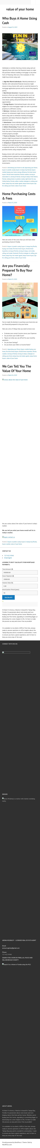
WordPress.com (7, 1145)
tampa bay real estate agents (14, 183)
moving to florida (15, 177)
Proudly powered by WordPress (11, 1142)
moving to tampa (25, 177)
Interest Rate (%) (7, 583)
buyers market (25, 349)
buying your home (12, 172)
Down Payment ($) (8, 576)
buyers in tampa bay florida (23, 170)
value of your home (20, 186)
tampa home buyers (28, 183)
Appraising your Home (31, 167)
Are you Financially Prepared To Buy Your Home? (17, 270)
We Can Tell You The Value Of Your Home (16, 368)
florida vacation (24, 174)
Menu (38, 2)
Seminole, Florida (18, 253)
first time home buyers (19, 249)
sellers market (19, 181)
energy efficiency (22, 172)
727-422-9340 (9, 555)
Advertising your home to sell (16, 167)
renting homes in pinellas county (16, 179)
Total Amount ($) (7, 569)
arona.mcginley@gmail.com (11, 948)
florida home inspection (13, 174)
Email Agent (8, 558)
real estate (31, 251)
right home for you (30, 179)
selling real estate (7, 253)
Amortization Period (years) (10, 589)
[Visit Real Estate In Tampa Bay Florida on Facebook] (3, 649)
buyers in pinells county (8, 170)
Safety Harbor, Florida (8, 181)
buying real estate (7, 249)
